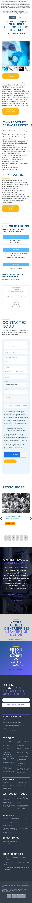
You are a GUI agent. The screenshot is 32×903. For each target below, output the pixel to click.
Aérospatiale (6, 782)
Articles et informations (9, 844)
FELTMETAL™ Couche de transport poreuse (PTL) (9, 758)
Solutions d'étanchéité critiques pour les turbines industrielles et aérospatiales (9, 804)
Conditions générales (7, 889)
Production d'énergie (8, 785)
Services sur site (7, 832)
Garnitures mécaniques (23, 748)
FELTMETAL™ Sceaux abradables (9, 744)
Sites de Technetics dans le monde (12, 722)
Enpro (4, 728)
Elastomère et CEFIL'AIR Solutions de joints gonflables (8, 752)
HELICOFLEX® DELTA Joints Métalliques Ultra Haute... (16, 863)
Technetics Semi (21, 772)
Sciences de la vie (21, 782)
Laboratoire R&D (7, 822)
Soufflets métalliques (22, 756)
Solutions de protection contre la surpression (23, 768)
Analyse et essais (7, 825)
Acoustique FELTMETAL (21, 764)
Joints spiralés (20, 745)
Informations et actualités (9, 731)
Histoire (5, 719)
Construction (6, 799)
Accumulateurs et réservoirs (21, 760)
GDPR (15, 889)
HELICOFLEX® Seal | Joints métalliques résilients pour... (15, 858)
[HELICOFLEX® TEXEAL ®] (27, 68)
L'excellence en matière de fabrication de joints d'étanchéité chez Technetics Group (15, 829)
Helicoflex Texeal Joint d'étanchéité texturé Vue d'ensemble (16, 868)
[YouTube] (23, 896)
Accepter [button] (12, 17)
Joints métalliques (7, 741)
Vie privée (20, 889)
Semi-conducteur (21, 785)
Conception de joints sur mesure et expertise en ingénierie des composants (16, 819)
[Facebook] (9, 896)
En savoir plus (10, 523)
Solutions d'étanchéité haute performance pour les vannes (23, 807)
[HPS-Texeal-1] (10, 68)
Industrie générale (7, 788)
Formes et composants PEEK (23, 742)
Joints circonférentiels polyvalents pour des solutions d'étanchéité (22, 752)
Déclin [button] (20, 17)
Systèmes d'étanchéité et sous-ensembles (9, 763)
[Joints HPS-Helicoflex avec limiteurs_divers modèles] (16, 68)
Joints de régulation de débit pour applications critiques (23, 798)
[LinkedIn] (18, 896)
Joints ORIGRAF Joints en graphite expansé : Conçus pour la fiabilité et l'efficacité (9, 769)
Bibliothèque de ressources (10, 841)
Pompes (19, 802)
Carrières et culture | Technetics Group (13, 725)
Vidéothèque (6, 846)
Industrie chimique (8, 797)
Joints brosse (6, 748)
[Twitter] (14, 896)
